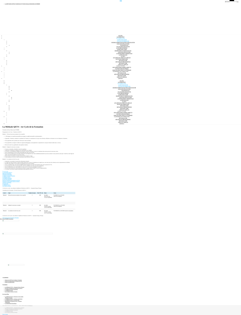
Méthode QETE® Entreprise (123, 62)
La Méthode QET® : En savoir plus (12, 300)
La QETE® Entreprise (121, 48)
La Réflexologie (123, 55)
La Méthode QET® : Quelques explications (13, 298)
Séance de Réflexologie (9, 282)
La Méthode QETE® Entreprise (11, 289)
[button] (5, 171)
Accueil (120, 35)
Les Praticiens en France (121, 68)
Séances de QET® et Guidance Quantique (13, 280)
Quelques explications (123, 44)
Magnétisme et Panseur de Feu (123, 50)
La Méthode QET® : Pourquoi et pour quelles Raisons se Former (22, 4)
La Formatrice (120, 37)
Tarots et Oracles (123, 64)
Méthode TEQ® (123, 63)
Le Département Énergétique (124, 53)
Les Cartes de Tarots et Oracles (122, 57)
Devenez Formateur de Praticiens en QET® (123, 42)
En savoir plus (124, 45)
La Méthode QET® (122, 39)
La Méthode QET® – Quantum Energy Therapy (14, 287)
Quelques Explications (124, 52)
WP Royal (30, 305)
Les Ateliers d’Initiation (123, 46)
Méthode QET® (123, 60)
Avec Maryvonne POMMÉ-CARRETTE (122, 67)
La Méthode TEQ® (122, 49)
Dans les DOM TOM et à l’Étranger (121, 70)
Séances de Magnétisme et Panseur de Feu (13, 281)
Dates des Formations (122, 59)
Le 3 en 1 (123, 56)
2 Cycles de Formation (123, 41)
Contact (120, 78)
